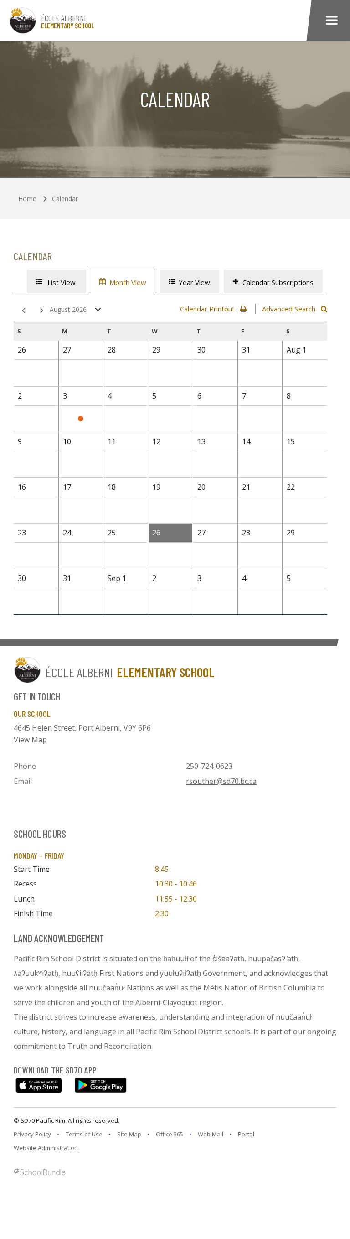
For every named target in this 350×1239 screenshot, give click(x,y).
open (98, 311)
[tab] (56, 281)
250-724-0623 (209, 766)
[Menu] (332, 21)
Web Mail (210, 1134)
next (40, 310)
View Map (30, 740)
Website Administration (46, 1148)
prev (22, 310)
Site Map (129, 1134)
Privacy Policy (32, 1134)
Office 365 (169, 1134)
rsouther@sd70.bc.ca (221, 781)
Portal (246, 1134)
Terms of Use (84, 1134)
